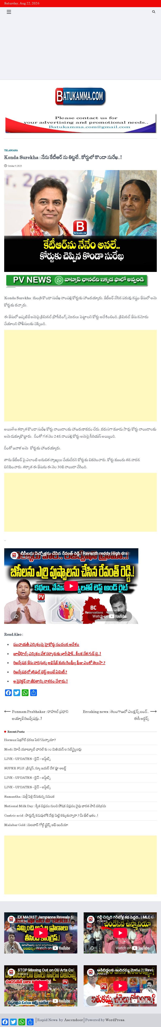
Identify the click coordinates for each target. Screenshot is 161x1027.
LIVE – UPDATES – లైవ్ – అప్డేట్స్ (27, 759)
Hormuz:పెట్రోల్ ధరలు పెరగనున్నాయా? (30, 740)
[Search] (154, 12)
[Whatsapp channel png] (76, 286)
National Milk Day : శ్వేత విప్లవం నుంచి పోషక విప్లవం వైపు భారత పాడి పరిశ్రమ (55, 806)
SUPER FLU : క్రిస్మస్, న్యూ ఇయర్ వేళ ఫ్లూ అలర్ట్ (35, 768)
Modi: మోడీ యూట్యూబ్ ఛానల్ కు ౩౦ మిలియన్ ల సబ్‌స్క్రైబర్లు (43, 749)
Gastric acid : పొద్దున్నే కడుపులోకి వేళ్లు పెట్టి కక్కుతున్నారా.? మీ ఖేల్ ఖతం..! (51, 815)
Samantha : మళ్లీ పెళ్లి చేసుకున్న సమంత (29, 797)
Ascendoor (73, 1020)
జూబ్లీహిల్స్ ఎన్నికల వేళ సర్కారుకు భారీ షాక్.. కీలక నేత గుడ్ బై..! (57, 653)
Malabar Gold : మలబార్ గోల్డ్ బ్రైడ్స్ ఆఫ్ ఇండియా (36, 825)
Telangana (11, 150)
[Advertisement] (80, 48)
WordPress (115, 1020)
